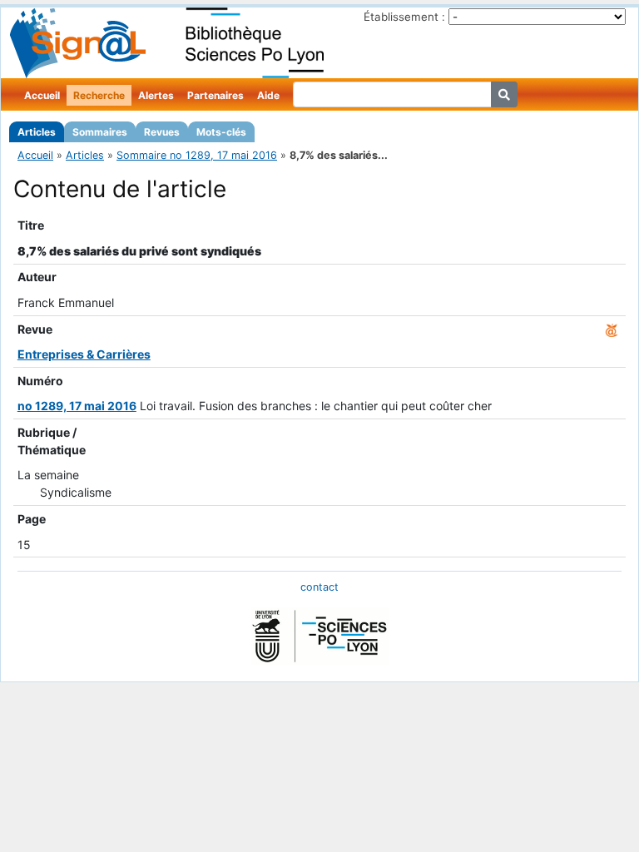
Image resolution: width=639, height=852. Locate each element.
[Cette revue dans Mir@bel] (611, 329)
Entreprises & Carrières (84, 354)
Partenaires (215, 95)
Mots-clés (221, 132)
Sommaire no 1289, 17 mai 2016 (196, 155)
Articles (36, 132)
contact (319, 587)
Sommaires (99, 132)
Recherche (99, 95)
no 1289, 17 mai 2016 (76, 406)
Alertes (156, 95)
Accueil (42, 95)
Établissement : (404, 16)
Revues (162, 132)
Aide (268, 95)
